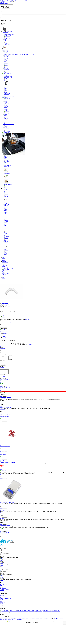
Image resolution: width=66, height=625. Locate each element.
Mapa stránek (2, 599)
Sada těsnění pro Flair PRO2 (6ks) (5, 446)
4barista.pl (12, 618)
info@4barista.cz (2, 1)
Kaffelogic (5, 254)
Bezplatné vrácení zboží (3, 584)
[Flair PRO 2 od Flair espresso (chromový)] (6, 406)
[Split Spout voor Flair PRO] (4, 611)
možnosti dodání (8, 322)
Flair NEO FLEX (22, 54)
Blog (8, 0)
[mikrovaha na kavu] (3, 460)
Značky (3, 188)
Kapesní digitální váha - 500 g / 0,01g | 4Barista (7, 502)
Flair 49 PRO (8, 54)
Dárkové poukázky (18, 0)
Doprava (3, 0)
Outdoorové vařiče (6, 45)
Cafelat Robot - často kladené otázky (7, 268)
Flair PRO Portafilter (3, 518)
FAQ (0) (3, 336)
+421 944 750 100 (8, 1)
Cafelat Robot (6, 203)
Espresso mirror (6, 118)
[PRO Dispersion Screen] (4, 452)
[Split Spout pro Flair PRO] (11, 302)
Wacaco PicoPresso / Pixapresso (8, 35)
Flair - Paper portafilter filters (4, 533)
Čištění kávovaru (6, 120)
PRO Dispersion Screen (3, 454)
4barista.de (15, 618)
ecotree (5, 208)
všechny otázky (2, 367)
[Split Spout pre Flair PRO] (4, 610)
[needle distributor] (3, 470)
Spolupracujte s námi (3, 588)
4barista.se (37, 618)
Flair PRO (11, 54)
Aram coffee (5, 70)
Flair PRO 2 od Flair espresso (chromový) (6, 407)
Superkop (5, 72)
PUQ (4, 235)
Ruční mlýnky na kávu (7, 75)
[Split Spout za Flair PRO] (55, 610)
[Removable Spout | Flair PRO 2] (5, 525)
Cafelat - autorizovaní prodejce (4, 591)
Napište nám (2, 595)
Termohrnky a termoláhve (7, 159)
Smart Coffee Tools (6, 69)
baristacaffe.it (11, 619)
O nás (1, 0)
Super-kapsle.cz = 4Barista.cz (4, 589)
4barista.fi (44, 618)
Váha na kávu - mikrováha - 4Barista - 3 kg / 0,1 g (7, 462)
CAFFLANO (6, 205)
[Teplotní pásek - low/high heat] (5, 379)
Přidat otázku (2, 374)
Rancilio (5, 62)
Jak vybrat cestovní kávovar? (6, 273)
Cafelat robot (6, 52)
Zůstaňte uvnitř (6, 8)
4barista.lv (47, 618)
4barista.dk (33, 618)
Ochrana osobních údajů (3, 597)
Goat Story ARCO (6, 94)
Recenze (10, 0)
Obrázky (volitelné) (3, 360)
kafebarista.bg (7, 619)
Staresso (5, 240)
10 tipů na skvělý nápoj (5, 270)
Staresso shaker (6, 129)
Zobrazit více (27, 319)
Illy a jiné (5, 187)
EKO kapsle (5, 210)
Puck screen (5, 105)
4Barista (5, 191)
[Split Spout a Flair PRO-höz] (13, 610)
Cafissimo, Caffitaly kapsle (8, 184)
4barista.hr (23, 618)
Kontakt (6, 0)
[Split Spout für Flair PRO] (39, 610)
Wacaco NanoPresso (7, 33)
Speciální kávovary (9, 49)
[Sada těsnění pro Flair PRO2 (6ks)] (11, 444)
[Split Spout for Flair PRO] (47, 610)
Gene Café (5, 222)
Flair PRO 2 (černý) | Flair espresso (5, 398)
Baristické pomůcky (11, 96)
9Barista (5, 61)
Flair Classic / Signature (16, 54)
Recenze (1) (4, 335)
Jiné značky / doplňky (7, 131)
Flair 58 (5, 54)
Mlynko (5, 232)
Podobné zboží (4, 337)
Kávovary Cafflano (6, 43)
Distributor (5, 102)
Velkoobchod (13, 0)
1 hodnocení (2, 331)
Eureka (5, 80)
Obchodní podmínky (3, 587)
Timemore (5, 87)
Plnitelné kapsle (9, 167)
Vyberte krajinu (4, 7)
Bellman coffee (6, 56)
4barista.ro (8, 618)
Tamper (5, 100)
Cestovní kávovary (9, 31)
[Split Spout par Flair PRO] (55, 611)
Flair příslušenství (31, 54)
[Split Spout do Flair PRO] (31, 610)
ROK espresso (6, 237)
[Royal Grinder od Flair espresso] (5, 387)
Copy (3, 315)
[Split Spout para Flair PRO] (4, 612)
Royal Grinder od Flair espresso (4, 389)
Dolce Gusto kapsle (7, 173)
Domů (3, 277)
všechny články (4, 274)
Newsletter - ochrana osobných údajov (5, 598)
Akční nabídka (23, 0)
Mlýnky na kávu (10, 73)
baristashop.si (20, 619)
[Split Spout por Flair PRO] (38, 611)
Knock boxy (5, 110)
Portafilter (5, 115)
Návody (1, 603)
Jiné (4, 123)
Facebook (3, 317)
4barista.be (30, 618)
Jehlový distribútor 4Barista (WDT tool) (6, 471)
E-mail (3, 316)
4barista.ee (54, 618)
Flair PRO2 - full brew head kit (4, 510)
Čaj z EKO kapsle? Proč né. (6, 271)
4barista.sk (1, 618)
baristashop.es (16, 619)
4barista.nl (26, 618)
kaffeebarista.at (62, 618)
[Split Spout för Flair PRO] (30, 611)
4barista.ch (57, 618)
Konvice (5, 158)
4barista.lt (51, 618)
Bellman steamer (6, 128)
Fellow (5, 89)
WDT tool (5, 107)
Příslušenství (8, 132)
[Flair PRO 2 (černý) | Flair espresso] (5, 397)
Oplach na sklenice (6, 121)
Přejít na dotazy (29, 344)
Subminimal (5, 126)
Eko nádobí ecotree (6, 161)
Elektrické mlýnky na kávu (8, 77)
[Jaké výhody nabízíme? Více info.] (2, 329)
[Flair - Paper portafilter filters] (4, 532)
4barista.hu (5, 618)
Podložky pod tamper (7, 108)
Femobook (5, 92)
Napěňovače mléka (11, 124)
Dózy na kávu (6, 164)
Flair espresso (6, 53)
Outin (5, 40)
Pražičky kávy (6, 156)
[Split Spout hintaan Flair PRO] (46, 611)
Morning (5, 67)
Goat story (5, 64)
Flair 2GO (27, 54)
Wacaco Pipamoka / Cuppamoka (8, 38)
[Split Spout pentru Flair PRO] (22, 610)
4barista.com (19, 618)
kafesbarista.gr (2, 619)
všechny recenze (2, 348)
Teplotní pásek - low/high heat (4, 416)
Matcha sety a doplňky (7, 166)
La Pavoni (5, 59)
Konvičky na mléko (7, 113)
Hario (5, 95)
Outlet (26, 0)
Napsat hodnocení (7, 331)
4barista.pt (40, 618)
